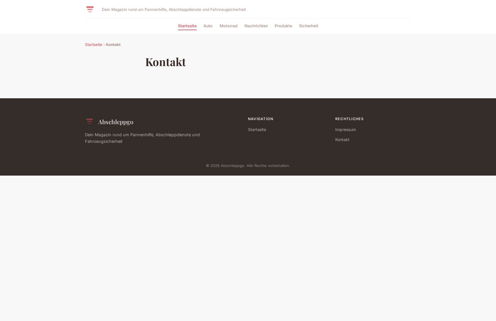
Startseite (187, 25)
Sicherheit (308, 25)
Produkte (283, 25)
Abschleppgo (115, 122)
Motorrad (229, 25)
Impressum (345, 129)
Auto (208, 25)
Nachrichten (256, 25)
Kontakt (342, 139)
